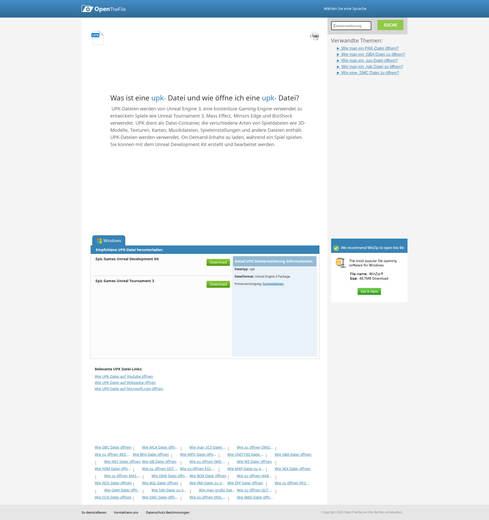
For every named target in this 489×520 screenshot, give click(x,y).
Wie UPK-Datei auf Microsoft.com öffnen (129, 388)
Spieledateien (273, 284)
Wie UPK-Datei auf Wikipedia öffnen (125, 382)
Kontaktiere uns (126, 512)
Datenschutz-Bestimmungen (167, 512)
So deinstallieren (94, 512)
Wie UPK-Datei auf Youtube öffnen (124, 376)
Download (218, 262)
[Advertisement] (372, 152)
